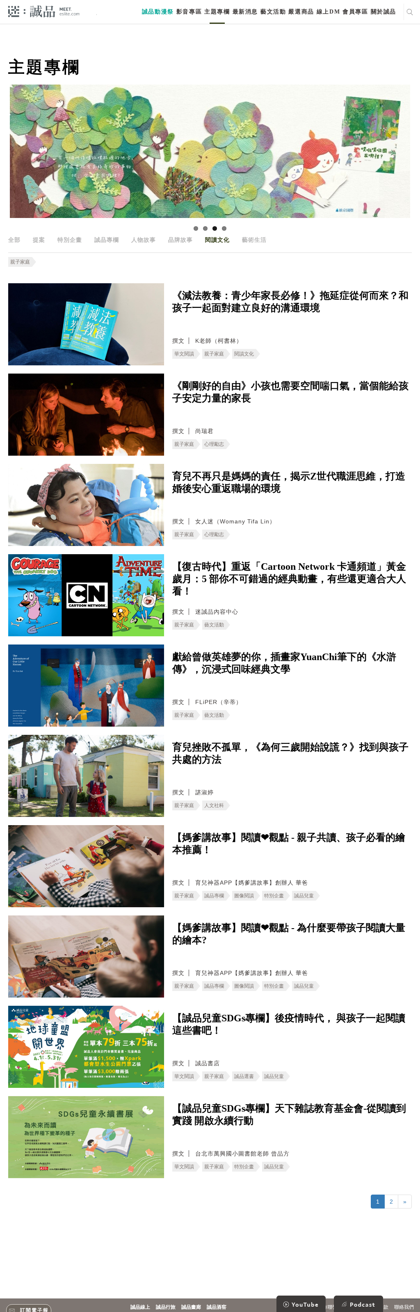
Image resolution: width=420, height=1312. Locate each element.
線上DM (328, 12)
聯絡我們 (404, 1307)
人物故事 (143, 239)
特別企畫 (69, 239)
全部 (14, 239)
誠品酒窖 (216, 1307)
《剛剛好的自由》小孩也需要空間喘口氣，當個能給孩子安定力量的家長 (290, 392)
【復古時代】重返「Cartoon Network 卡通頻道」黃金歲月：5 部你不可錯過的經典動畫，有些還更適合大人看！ (289, 578)
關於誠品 (383, 12)
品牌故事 (180, 239)
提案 (39, 239)
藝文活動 (273, 12)
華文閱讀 (184, 354)
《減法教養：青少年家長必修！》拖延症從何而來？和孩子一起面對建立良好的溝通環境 (290, 301)
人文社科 (214, 805)
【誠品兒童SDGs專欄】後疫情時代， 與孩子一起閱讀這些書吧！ (288, 1024)
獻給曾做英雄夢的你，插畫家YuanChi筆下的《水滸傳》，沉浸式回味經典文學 (284, 662)
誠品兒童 (304, 896)
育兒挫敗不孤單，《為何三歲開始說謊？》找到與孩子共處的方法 (290, 753)
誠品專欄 (106, 239)
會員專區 (355, 12)
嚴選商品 (301, 12)
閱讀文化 (217, 239)
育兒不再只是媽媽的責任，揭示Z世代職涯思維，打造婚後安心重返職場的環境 (288, 482)
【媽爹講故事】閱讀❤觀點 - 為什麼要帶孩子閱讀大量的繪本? (288, 933)
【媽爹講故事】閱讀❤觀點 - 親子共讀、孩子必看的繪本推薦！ (288, 843)
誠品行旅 (166, 1307)
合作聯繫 (328, 1307)
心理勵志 (214, 444)
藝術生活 (254, 239)
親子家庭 (20, 262)
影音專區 (189, 12)
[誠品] (44, 11)
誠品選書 (244, 1076)
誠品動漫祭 (158, 12)
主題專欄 (217, 12)
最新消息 (245, 12)
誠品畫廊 (191, 1307)
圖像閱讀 (244, 896)
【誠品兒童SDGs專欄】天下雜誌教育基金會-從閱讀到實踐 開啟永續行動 (289, 1114)
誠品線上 (140, 1307)
